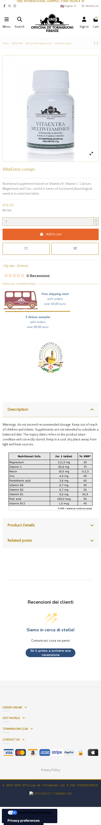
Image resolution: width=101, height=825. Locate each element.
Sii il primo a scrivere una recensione (50, 652)
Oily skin (9, 266)
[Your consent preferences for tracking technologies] (23, 820)
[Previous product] (94, 43)
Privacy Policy (50, 770)
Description (18, 409)
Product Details (21, 525)
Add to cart (54, 234)
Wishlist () (91, 6)
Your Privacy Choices (34, 812)
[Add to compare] (74, 249)
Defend (22, 266)
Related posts (20, 540)
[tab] (51, 409)
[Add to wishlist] (26, 249)
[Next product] (97, 43)
